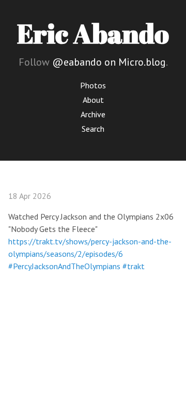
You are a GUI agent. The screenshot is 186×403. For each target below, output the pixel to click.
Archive (93, 114)
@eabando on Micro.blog (109, 62)
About (93, 100)
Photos (93, 85)
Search (93, 128)
